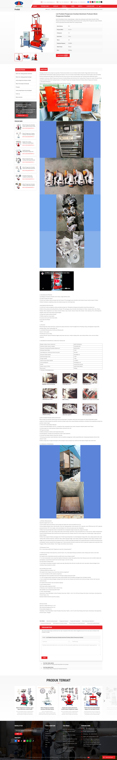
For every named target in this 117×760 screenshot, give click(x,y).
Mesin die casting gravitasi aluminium (58, 9)
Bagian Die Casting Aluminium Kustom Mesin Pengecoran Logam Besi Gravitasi (28, 142)
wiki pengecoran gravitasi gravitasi (60, 623)
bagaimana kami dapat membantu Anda (23, 105)
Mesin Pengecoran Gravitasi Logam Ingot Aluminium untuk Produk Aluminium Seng (28, 125)
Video (72, 6)
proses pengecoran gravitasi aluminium (77, 623)
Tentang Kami (45, 6)
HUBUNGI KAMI (21, 115)
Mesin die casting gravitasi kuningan (24, 77)
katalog (55, 6)
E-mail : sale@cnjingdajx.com (49, 2)
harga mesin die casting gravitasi (70, 738)
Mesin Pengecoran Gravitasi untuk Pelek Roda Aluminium (28, 168)
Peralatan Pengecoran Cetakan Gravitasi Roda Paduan (27, 176)
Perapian (18, 87)
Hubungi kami (90, 6)
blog (46, 744)
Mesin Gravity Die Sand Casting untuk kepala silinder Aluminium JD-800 (28, 159)
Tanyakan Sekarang (63, 55)
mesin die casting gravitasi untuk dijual (70, 744)
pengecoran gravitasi (64, 621)
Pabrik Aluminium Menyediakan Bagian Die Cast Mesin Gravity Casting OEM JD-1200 (28, 151)
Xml (46, 746)
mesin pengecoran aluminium (88, 621)
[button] (104, 700)
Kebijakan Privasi (72, 757)
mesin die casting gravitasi (52, 621)
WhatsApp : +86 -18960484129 (79, 2)
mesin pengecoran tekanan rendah (23, 80)
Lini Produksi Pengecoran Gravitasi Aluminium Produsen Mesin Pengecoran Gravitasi (64, 637)
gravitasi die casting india (46, 623)
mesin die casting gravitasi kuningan (68, 748)
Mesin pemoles (19, 97)
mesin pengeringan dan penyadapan (24, 90)
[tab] (44, 69)
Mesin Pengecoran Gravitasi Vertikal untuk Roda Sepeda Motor (28, 185)
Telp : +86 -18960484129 (88, 728)
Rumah (35, 6)
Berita (80, 6)
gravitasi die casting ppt (75, 621)
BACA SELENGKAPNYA (28, 128)
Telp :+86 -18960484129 (64, 2)
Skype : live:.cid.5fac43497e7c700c (91, 736)
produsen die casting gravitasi (93, 623)
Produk (64, 6)
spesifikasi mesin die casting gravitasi (69, 736)
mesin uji (18, 93)
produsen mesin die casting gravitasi (69, 732)
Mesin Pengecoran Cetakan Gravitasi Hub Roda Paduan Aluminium (28, 134)
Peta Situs (47, 742)
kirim (17, 733)
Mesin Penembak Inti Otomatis (22, 83)
